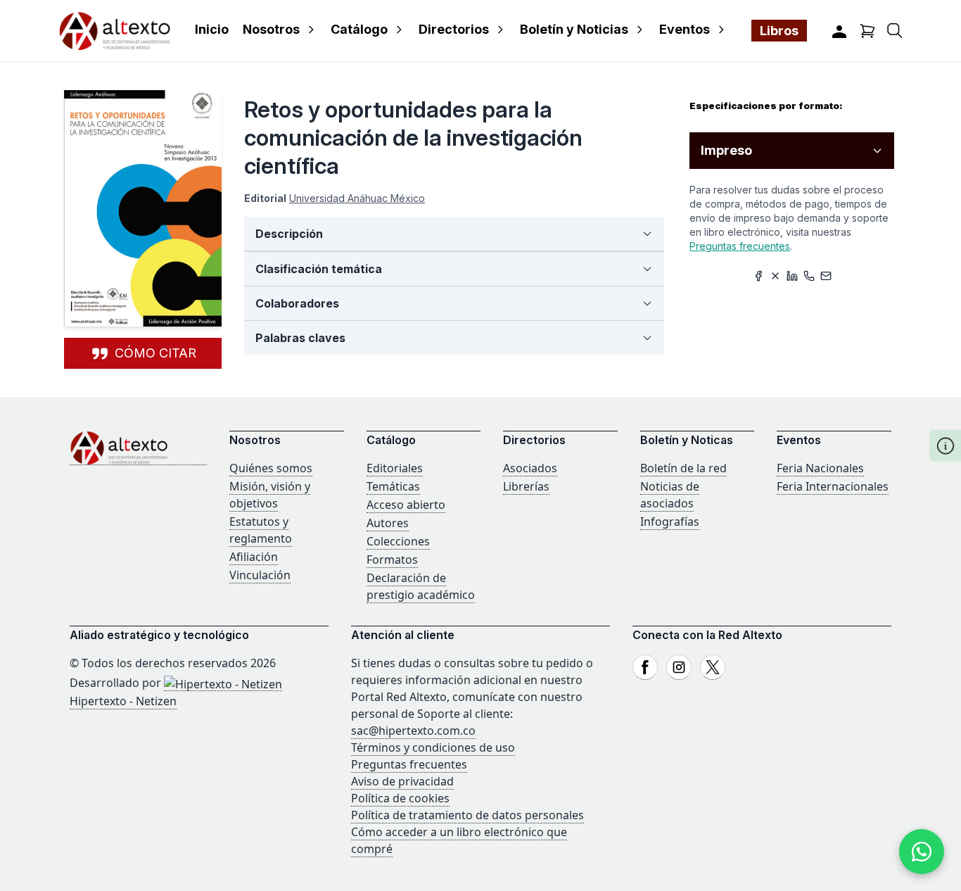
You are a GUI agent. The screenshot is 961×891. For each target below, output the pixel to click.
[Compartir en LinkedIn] (792, 276)
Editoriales (395, 468)
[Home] (138, 448)
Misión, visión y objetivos (269, 495)
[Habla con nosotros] (921, 851)
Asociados (530, 468)
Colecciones (398, 541)
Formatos (392, 559)
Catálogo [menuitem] (359, 29)
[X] (712, 667)
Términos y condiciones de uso (433, 747)
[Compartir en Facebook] (758, 276)
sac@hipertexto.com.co (413, 730)
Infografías (669, 521)
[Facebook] (645, 667)
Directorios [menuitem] (454, 29)
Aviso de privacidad (402, 781)
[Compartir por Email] (826, 276)
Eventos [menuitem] (684, 29)
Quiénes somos (270, 468)
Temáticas (393, 486)
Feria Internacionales (833, 486)
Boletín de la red (683, 468)
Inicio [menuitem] (212, 29)
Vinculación (260, 575)
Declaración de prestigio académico (421, 586)
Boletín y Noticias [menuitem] (574, 29)
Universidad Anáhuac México (357, 198)
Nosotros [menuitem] (271, 29)
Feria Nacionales (820, 468)
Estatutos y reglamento (260, 530)
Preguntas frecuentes (739, 246)
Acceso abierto (406, 504)
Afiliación (253, 556)
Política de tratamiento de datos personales (467, 815)
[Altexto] (114, 30)
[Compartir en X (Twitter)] (775, 276)
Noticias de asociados (669, 495)
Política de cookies (400, 798)
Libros (779, 30)
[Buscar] (895, 31)
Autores (388, 523)
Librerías (526, 486)
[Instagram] (679, 667)
